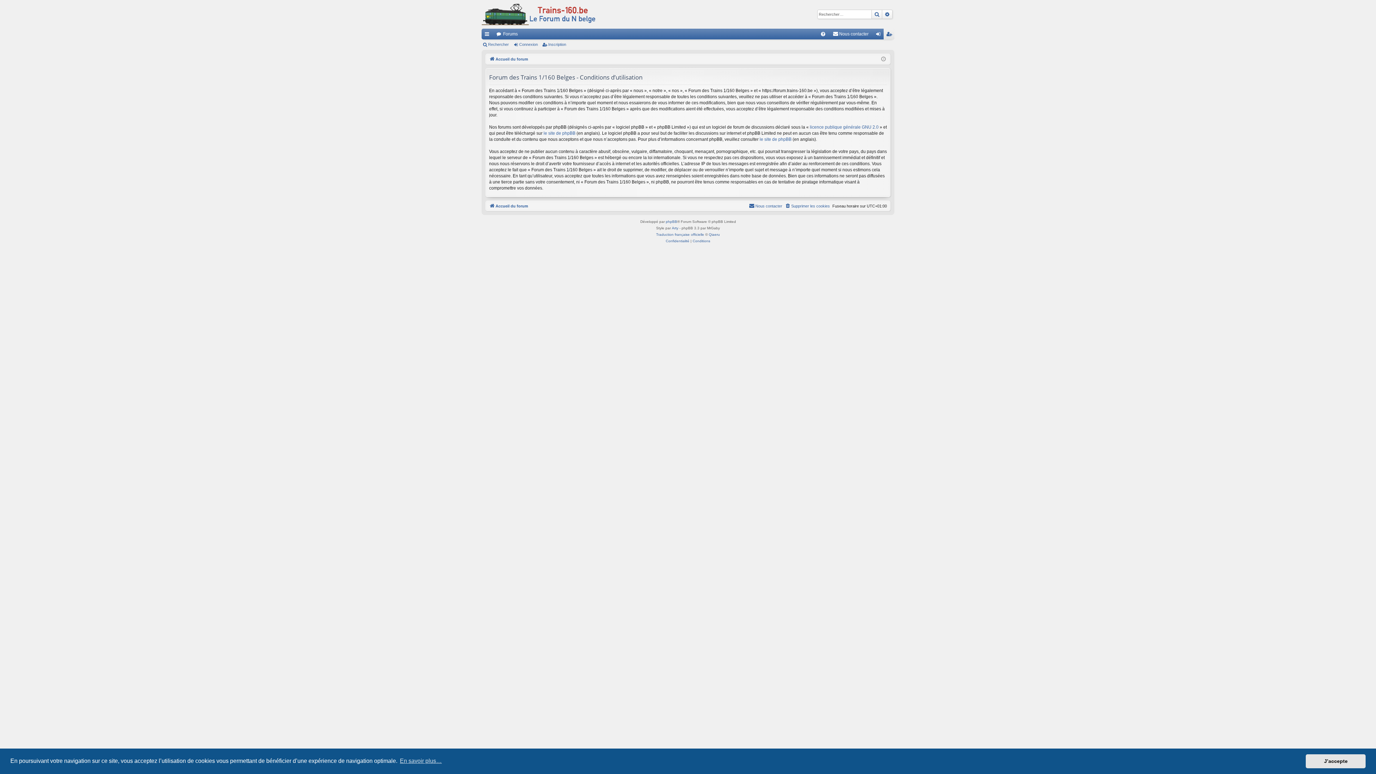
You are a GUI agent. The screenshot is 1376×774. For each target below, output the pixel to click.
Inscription (557, 44)
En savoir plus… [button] (421, 761)
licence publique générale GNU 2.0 (844, 127)
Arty (675, 228)
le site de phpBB (559, 133)
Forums (510, 34)
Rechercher (498, 44)
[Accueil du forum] (539, 14)
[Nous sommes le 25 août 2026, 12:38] (883, 59)
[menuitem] (823, 34)
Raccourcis (488, 35)
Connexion (528, 44)
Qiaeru (714, 234)
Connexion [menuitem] (880, 35)
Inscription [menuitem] (890, 35)
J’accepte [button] (1336, 761)
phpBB (671, 222)
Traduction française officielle (680, 234)
